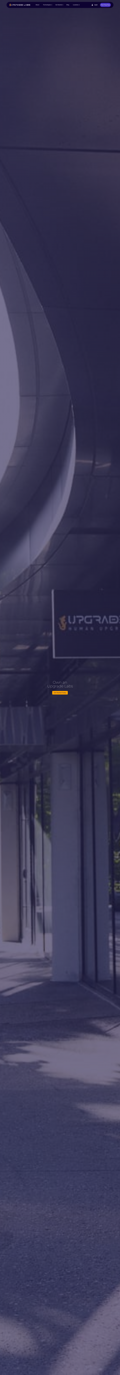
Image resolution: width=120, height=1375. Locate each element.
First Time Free (105, 5)
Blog (67, 5)
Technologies (47, 5)
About (37, 5)
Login (96, 5)
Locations (76, 5)
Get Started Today (60, 693)
